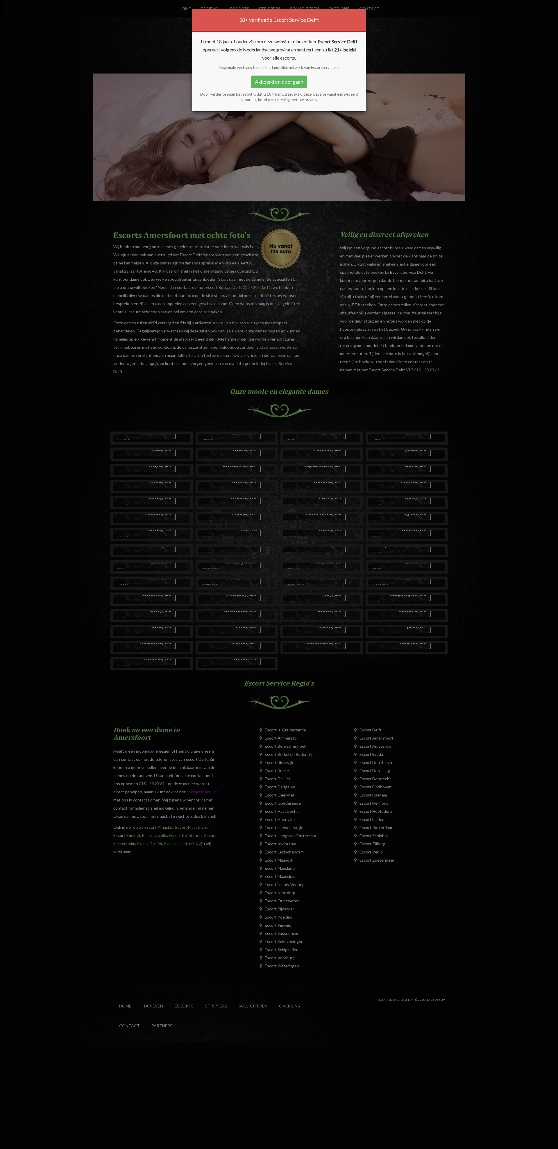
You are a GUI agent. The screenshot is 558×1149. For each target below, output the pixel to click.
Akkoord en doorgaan (279, 81)
